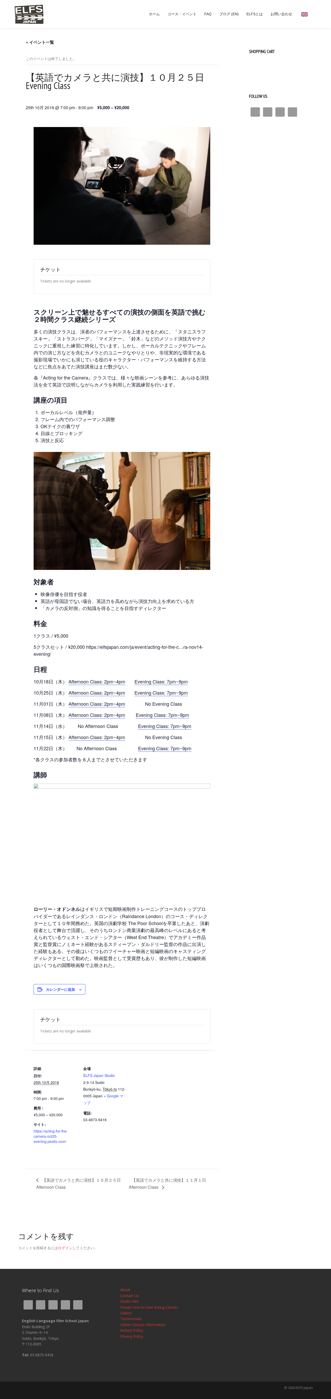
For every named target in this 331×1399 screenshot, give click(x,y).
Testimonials (131, 1318)
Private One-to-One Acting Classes (149, 1307)
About (125, 1289)
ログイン (65, 1247)
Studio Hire (129, 1301)
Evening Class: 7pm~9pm (164, 726)
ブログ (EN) (229, 14)
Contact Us (129, 1295)
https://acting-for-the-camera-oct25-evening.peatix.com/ (51, 1136)
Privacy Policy (131, 1336)
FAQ (208, 14)
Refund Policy (131, 1330)
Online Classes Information (143, 1324)
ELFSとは (254, 14)
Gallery (126, 1313)
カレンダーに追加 (60, 989)
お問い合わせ (281, 14)
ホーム (154, 14)
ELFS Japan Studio (99, 1075)
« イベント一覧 (40, 42)
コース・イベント (182, 14)
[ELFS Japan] (28, 13)
